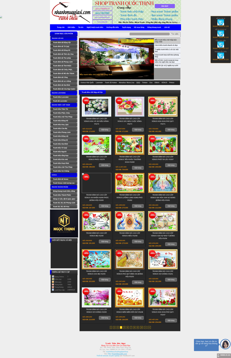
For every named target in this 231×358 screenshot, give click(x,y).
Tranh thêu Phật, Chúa (61, 113)
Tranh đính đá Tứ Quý (61, 46)
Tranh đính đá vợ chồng (62, 81)
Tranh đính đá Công (60, 77)
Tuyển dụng (126, 27)
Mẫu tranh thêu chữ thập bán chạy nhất (96, 75)
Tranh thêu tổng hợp (60, 156)
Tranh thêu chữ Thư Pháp (62, 117)
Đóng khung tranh (154, 27)
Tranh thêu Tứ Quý (60, 148)
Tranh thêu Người (59, 152)
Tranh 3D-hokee (111, 83)
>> (149, 327)
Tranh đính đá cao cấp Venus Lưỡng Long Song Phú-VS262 (129, 197)
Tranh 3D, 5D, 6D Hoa (61, 207)
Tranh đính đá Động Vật (62, 42)
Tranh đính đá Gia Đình (61, 85)
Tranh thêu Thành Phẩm (62, 195)
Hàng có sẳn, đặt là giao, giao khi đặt (64, 199)
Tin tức (81, 27)
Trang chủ (60, 27)
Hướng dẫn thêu (112, 27)
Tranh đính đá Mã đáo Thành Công (63, 74)
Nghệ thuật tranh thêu (95, 27)
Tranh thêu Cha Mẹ (60, 128)
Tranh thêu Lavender (61, 97)
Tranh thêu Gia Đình (60, 144)
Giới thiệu (71, 27)
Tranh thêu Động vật (60, 136)
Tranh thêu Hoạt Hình (61, 163)
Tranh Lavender (59, 93)
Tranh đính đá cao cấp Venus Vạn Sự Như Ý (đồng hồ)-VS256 (163, 235)
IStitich (157, 83)
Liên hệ (167, 27)
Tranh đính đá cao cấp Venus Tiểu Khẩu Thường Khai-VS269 (129, 159)
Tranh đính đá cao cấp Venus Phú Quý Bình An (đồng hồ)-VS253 (130, 274)
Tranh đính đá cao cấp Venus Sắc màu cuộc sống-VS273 (130, 121)
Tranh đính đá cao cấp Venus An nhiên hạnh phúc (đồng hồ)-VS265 (96, 197)
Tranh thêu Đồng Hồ (60, 121)
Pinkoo (171, 83)
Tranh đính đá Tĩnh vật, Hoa (63, 54)
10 (142, 327)
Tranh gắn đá (57, 38)
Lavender (99, 83)
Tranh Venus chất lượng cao (63, 183)
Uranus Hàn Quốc (87, 83)
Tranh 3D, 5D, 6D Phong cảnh (64, 203)
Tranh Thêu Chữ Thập (61, 105)
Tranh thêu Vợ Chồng (61, 171)
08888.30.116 (225, 355)
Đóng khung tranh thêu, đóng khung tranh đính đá (64, 191)
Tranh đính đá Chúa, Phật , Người (63, 70)
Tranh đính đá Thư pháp (62, 58)
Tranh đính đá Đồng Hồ (61, 50)
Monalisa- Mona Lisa (126, 83)
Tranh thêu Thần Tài (60, 109)
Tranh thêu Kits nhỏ (60, 159)
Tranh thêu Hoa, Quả (60, 125)
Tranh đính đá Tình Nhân (62, 66)
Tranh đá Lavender (60, 101)
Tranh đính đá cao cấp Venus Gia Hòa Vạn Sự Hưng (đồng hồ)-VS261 (162, 197)
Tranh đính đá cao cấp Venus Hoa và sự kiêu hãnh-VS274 (96, 121)
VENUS (54, 175)
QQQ (138, 83)
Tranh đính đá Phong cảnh (63, 62)
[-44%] (96, 116)
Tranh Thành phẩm (60, 187)
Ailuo (93, 87)
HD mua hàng (139, 27)
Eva (151, 83)
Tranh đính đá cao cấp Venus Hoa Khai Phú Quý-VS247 (163, 312)
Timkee (144, 83)
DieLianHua (85, 87)
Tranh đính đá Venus (60, 179)
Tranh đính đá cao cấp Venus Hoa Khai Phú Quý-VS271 (163, 121)
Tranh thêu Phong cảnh (61, 132)
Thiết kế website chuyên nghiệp (108, 356)
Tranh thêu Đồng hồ (60, 140)
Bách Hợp (101, 87)
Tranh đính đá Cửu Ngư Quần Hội (64, 89)
